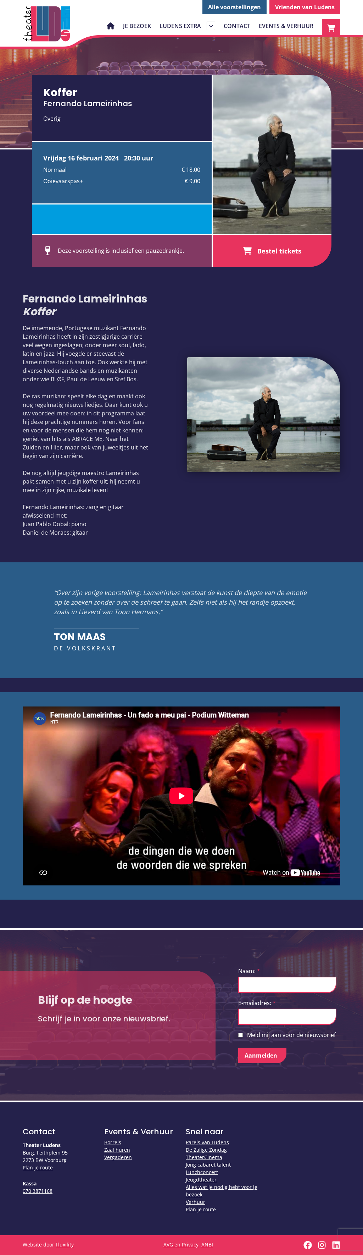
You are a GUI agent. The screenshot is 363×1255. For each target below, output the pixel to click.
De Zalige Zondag (206, 1149)
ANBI (207, 1244)
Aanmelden (261, 1055)
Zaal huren (117, 1149)
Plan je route (38, 1167)
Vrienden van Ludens (305, 7)
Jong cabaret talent (208, 1164)
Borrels (112, 1142)
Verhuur (195, 1202)
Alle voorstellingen (234, 7)
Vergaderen (118, 1157)
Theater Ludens (47, 24)
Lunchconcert (202, 1172)
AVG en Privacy (181, 1244)
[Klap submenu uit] (211, 26)
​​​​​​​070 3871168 (37, 1191)
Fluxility (65, 1244)
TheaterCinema (204, 1157)
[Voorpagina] (111, 26)
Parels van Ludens (207, 1142)
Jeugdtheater (201, 1179)
